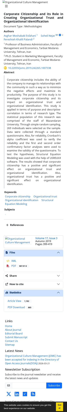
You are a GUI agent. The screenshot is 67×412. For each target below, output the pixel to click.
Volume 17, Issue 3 (46, 238)
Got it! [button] (59, 406)
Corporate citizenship (17, 196)
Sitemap (10, 344)
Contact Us (11, 341)
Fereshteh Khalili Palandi (18, 39)
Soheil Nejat (48, 35)
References (17, 225)
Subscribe (54, 385)
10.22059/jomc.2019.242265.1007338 (29, 68)
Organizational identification (21, 200)
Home (8, 326)
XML (13, 261)
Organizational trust (45, 196)
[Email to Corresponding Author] (56, 35)
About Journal (13, 329)
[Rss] (33, 395)
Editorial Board (14, 333)
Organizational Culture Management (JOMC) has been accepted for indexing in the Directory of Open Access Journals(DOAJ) (33, 359)
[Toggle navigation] (32, 6)
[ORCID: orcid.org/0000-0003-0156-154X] (59, 35)
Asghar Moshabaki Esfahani (20, 35)
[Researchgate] (25, 395)
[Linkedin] (17, 395)
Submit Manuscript (16, 337)
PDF (19, 266)
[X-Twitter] (8, 395)
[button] (36, 408)
